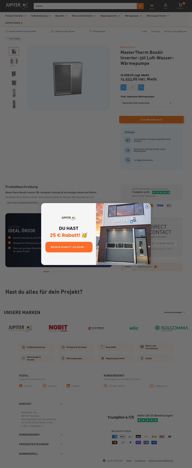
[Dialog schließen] (147, 207)
